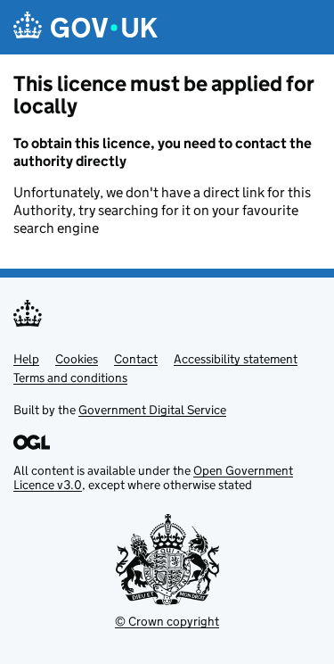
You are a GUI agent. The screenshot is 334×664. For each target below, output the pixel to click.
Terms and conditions (70, 377)
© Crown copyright (167, 621)
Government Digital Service (152, 410)
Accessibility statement (235, 359)
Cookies (76, 359)
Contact (136, 359)
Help (26, 359)
